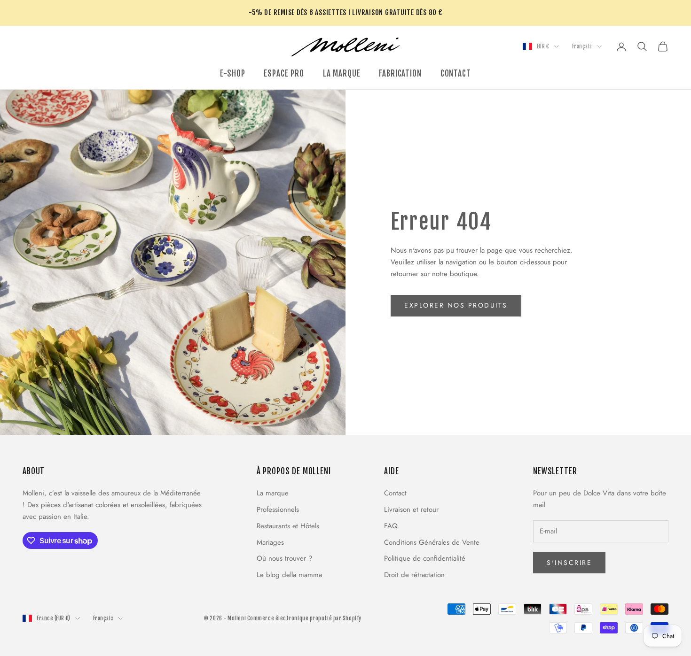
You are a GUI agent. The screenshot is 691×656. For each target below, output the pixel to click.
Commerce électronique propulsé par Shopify (304, 618)
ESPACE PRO (284, 73)
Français (582, 46)
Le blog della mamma (289, 575)
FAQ (391, 526)
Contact (395, 493)
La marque (273, 493)
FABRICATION (400, 73)
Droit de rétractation (414, 575)
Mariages (270, 542)
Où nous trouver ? (284, 558)
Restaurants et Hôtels (288, 526)
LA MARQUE (342, 73)
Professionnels (278, 509)
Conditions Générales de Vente (431, 542)
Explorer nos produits (456, 305)
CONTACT (455, 73)
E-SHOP (232, 73)
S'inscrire (569, 562)
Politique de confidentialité (424, 558)
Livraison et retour (411, 509)
